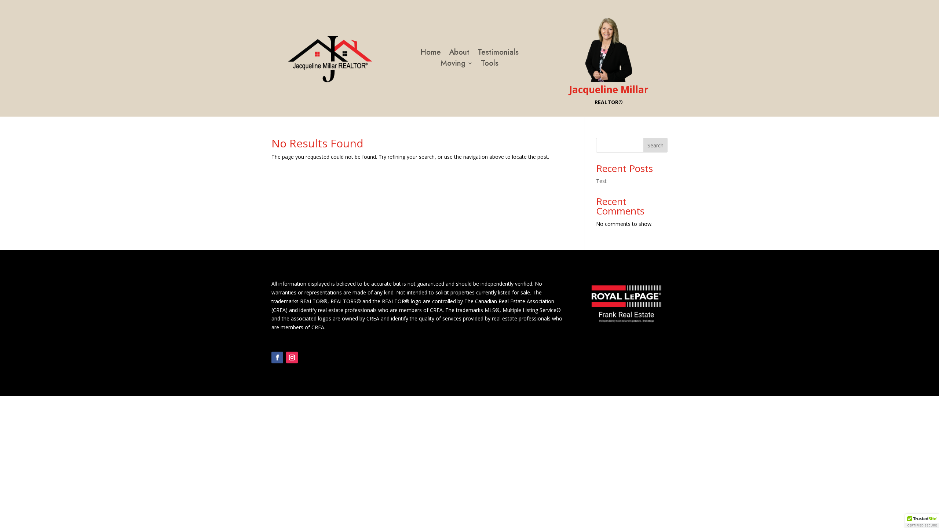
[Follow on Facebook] (277, 357)
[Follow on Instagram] (292, 357)
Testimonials (498, 54)
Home (430, 54)
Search (655, 145)
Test (601, 180)
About (459, 54)
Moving (453, 64)
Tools (489, 64)
